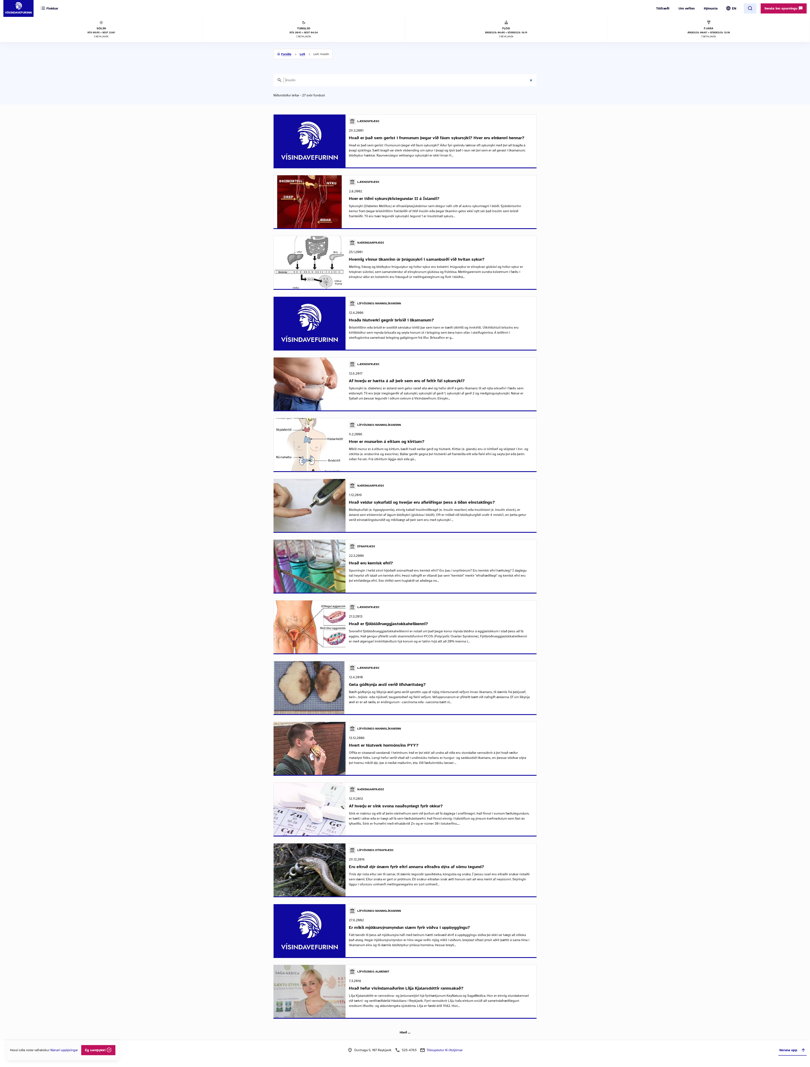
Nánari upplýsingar (64, 1050)
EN (734, 8)
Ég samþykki (96, 1050)
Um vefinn (687, 8)
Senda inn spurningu (781, 8)
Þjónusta (711, 8)
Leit (302, 54)
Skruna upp (788, 1050)
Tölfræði (662, 8)
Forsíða (286, 54)
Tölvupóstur (445, 1050)
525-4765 (409, 1050)
